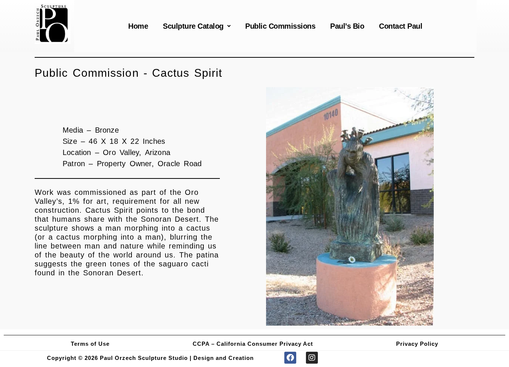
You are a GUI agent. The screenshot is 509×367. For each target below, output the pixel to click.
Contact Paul (400, 26)
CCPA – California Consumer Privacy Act (253, 344)
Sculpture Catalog (193, 26)
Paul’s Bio (347, 26)
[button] (196, 26)
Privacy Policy (417, 344)
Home (138, 26)
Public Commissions (280, 26)
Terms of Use (90, 344)
